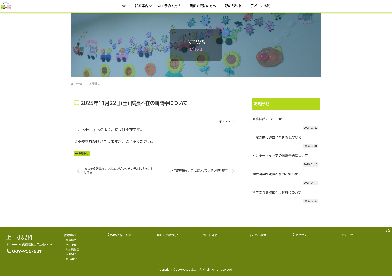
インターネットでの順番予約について (280, 155)
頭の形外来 (210, 235)
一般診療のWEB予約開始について (277, 137)
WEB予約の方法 (120, 235)
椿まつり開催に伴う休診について (276, 192)
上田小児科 (19, 237)
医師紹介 (71, 254)
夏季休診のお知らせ (267, 119)
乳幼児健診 (72, 250)
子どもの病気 (257, 235)
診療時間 (71, 240)
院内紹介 (71, 259)
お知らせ (83, 153)
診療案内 (70, 235)
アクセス (301, 235)
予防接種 (71, 245)
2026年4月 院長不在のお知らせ (275, 174)
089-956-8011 (28, 251)
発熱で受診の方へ (168, 235)
